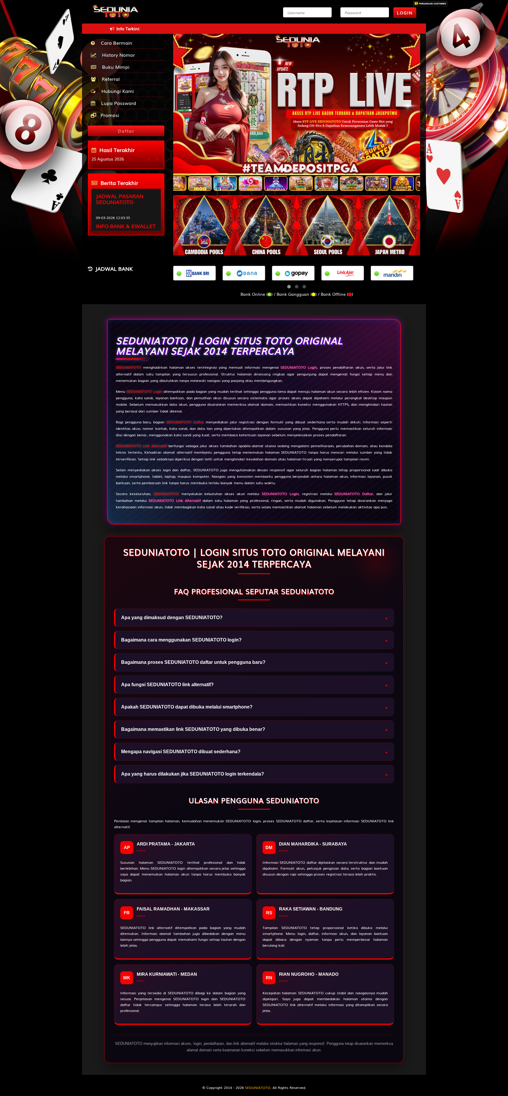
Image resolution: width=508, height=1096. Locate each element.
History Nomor (117, 54)
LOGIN (405, 13)
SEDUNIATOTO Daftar (185, 422)
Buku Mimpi (114, 66)
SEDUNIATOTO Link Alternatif (141, 445)
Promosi (109, 114)
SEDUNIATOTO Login (144, 391)
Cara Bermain (115, 42)
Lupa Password (117, 102)
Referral (109, 78)
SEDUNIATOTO (128, 367)
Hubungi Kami (116, 90)
